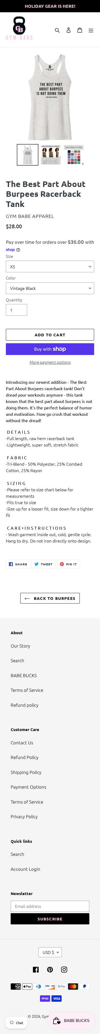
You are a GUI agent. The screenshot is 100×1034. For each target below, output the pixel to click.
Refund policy (24, 705)
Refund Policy (24, 757)
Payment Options (28, 787)
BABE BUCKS (24, 675)
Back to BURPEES (54, 598)
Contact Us (22, 742)
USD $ (48, 952)
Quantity (14, 299)
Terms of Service (27, 690)
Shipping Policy (26, 772)
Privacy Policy (24, 816)
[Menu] (91, 29)
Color (11, 278)
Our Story (20, 646)
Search (17, 660)
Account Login (25, 869)
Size (9, 256)
